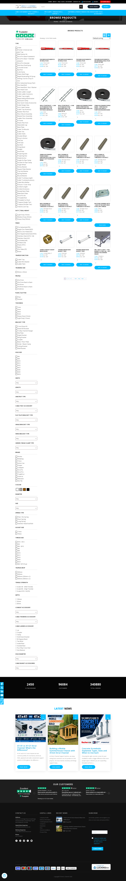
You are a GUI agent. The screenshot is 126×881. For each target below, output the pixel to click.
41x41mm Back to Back (25, 287)
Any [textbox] (17, 383)
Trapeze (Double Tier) (25, 204)
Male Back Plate (23, 193)
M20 (19, 372)
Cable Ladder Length (24, 92)
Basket (96, 1)
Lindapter (21, 468)
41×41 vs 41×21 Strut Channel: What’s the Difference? (27, 747)
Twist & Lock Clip (23, 207)
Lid (18, 630)
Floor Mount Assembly (25, 114)
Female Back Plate (23, 191)
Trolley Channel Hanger (25, 331)
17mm (20, 532)
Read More (24, 767)
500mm (20, 574)
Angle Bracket (22, 335)
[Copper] (24, 489)
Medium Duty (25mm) (24, 217)
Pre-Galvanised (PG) (24, 227)
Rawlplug (20, 459)
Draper (20, 465)
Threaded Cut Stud (24, 200)
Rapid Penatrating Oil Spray (26, 76)
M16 (19, 365)
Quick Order (94, 6)
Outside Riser (21, 646)
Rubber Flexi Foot (23, 112)
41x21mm (21, 280)
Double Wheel (22, 136)
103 (82, 278)
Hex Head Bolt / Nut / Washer (27, 87)
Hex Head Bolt (22, 85)
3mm (19, 309)
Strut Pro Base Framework (26, 56)
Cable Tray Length (23, 96)
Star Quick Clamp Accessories (27, 103)
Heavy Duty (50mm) (24, 219)
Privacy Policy (43, 832)
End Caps (20, 143)
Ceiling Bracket (22, 346)
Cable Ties (21, 131)
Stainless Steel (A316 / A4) (26, 236)
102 (79, 278)
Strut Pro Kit (22, 196)
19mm (20, 534)
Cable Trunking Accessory (26, 180)
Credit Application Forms (46, 822)
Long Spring (22, 521)
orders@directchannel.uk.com (23, 831)
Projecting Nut (22, 156)
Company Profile (44, 817)
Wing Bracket (22, 337)
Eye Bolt (20, 145)
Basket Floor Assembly (25, 116)
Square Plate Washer (24, 169)
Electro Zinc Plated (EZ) (25, 232)
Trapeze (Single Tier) (24, 202)
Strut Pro (20, 472)
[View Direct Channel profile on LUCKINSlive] (101, 867)
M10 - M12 (21, 542)
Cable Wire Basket (23, 182)
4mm (19, 312)
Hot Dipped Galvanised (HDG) (27, 234)
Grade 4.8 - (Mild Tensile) (25, 587)
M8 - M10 (21, 546)
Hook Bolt (21, 151)
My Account (87, 1)
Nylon (19, 247)
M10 (19, 361)
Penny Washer (22, 167)
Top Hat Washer (23, 171)
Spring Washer (22, 173)
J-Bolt (19, 48)
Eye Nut (20, 70)
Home (50, 1)
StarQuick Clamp (23, 101)
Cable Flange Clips (23, 105)
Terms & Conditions (45, 830)
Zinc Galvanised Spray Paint (26, 83)
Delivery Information (45, 819)
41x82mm (21, 289)
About (55, 1)
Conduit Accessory (23, 189)
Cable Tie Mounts (23, 129)
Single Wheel (22, 165)
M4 (19, 544)
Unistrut (20, 476)
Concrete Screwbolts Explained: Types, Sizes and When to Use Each (94, 750)
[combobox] (26, 382)
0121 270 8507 (19, 836)
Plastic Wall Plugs (23, 74)
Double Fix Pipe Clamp (25, 162)
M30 (19, 370)
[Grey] (21, 489)
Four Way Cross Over (24, 648)
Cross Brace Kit (22, 326)
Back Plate (21, 127)
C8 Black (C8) (22, 243)
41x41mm (21, 284)
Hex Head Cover (23, 90)
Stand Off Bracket (23, 329)
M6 (19, 356)
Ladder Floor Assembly (25, 118)
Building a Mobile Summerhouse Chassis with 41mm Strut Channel (62, 750)
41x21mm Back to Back (25, 282)
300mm (20, 572)
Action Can (21, 463)
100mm (19, 599)
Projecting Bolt (22, 154)
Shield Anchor (22, 158)
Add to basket (47, 74)
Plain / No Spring (23, 517)
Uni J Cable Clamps (24, 107)
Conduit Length (23, 187)
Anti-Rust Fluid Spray (24, 65)
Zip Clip (20, 481)
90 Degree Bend (22, 639)
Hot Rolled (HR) (22, 240)
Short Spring (22, 519)
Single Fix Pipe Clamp (24, 160)
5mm (19, 314)
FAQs (59, 1)
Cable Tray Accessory (24, 109)
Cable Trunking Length (25, 178)
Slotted (20, 299)
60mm (19, 604)
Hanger (20, 149)
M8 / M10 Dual (22, 564)
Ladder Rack (21, 264)
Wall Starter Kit (22, 54)
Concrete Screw (23, 67)
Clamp (19, 635)
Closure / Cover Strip (24, 184)
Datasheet (68, 1)
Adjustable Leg (22, 125)
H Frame (20, 120)
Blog (63, 1)
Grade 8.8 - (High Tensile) (25, 589)
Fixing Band (21, 147)
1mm (19, 307)
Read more (102, 225)
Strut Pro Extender (24, 63)
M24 (19, 374)
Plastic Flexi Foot (23, 123)
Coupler (20, 340)
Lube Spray (21, 72)
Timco (20, 461)
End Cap (20, 140)
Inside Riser (20, 643)
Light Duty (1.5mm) (24, 318)
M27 (19, 368)
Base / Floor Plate (23, 342)
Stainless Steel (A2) (24, 238)
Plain (19, 297)
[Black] (28, 489)
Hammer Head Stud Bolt (25, 524)
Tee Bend (20, 641)
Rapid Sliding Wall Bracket (26, 98)
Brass (19, 251)
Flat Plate (20, 333)
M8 (19, 359)
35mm (19, 601)
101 (76, 278)
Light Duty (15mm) (23, 215)
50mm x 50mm (22, 272)
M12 (19, 363)
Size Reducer (21, 650)
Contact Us (76, 1)
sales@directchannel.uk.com (22, 827)
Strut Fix (20, 470)
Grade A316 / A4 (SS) (23, 591)
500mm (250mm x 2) (24, 576)
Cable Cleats (21, 134)
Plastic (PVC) (21, 245)
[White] (17, 489)
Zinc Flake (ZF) (22, 249)
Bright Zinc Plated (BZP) (25, 229)
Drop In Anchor (23, 138)
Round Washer (22, 176)
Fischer (20, 456)
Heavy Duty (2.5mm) (24, 316)
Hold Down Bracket (23, 637)
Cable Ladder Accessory (25, 94)
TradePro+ (21, 474)
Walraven (21, 479)
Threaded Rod (22, 198)
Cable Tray (21, 259)
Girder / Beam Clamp (24, 344)
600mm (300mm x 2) (24, 579)
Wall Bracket (22, 348)
